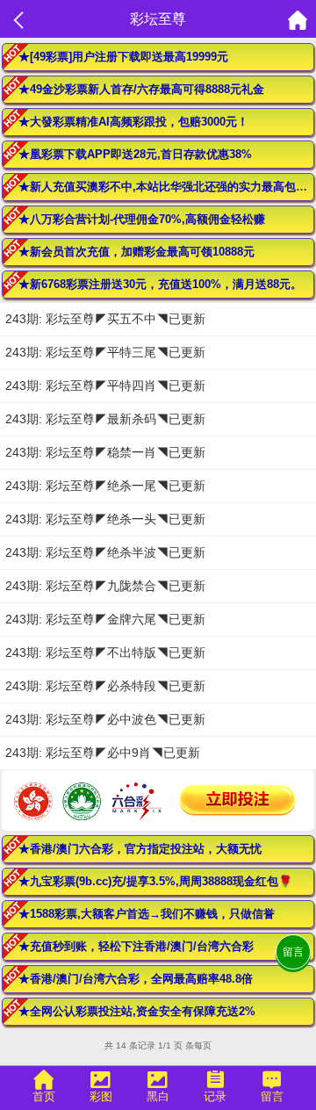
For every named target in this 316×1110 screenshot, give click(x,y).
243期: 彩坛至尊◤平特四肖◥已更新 (105, 385)
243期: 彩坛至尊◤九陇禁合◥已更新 (105, 586)
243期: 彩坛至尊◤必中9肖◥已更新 (102, 753)
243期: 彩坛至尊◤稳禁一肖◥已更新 (105, 452)
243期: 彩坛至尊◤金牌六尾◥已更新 (105, 619)
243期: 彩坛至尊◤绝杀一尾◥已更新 (105, 486)
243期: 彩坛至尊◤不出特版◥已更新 (105, 652)
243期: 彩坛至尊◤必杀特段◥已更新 (105, 686)
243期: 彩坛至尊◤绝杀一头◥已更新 (105, 519)
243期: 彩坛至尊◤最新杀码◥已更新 (105, 419)
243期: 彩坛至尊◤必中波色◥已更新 (105, 719)
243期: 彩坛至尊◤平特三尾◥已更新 (105, 352)
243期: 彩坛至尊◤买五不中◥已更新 (105, 319)
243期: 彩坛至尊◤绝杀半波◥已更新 (105, 552)
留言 (293, 952)
